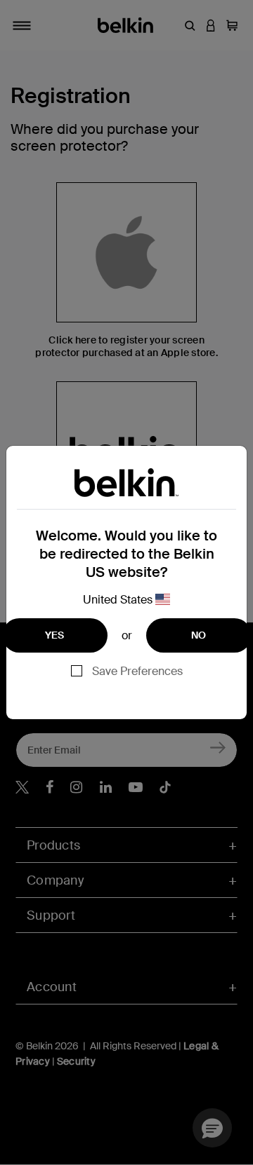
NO (199, 635)
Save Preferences (137, 671)
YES (55, 635)
